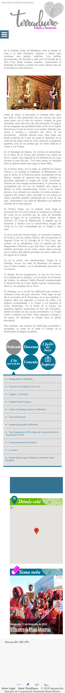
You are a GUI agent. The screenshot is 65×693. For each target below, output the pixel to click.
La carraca (13, 450)
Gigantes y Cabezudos (18, 394)
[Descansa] (30, 347)
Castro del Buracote (17, 417)
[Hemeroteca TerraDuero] (36, 570)
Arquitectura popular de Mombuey (23, 424)
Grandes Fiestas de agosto (20, 402)
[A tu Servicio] (13, 362)
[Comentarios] (30, 362)
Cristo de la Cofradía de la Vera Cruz (24, 386)
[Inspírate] (48, 362)
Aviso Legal (8, 688)
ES (16, 642)
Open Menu (4, 34)
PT (26, 642)
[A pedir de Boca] (48, 347)
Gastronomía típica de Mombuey (23, 442)
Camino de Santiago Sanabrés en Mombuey (27, 409)
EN (21, 642)
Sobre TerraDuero (28, 688)
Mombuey (36, 50)
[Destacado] (13, 347)
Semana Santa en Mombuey (21, 379)
